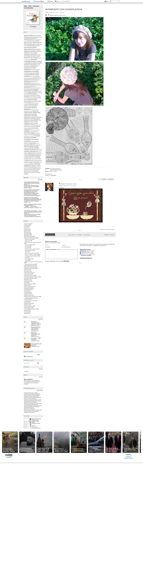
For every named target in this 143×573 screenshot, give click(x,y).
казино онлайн (37, 87)
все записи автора (61, 15)
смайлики (58, 249)
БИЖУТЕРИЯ (27, 223)
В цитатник (112, 229)
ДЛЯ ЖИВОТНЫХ (28, 272)
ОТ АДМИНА (27, 292)
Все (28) (40, 319)
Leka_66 (26, 395)
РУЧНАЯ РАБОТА (28, 306)
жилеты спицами (28, 78)
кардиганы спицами (31, 91)
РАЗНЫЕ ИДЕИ (27, 303)
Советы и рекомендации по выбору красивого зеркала (32, 205)
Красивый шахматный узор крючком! (35, 334)
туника (32, 160)
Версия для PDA (128, 455)
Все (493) (40, 179)
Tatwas (34, 396)
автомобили (31, 37)
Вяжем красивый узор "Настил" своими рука (35, 328)
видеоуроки (31, 45)
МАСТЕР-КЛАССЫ (28, 283)
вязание (27, 51)
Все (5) (40, 376)
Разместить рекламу (128, 458)
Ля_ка (25, 382)
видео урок (32, 44)
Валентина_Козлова (29, 403)
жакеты (32, 74)
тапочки (26, 158)
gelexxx (30, 397)
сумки (34, 152)
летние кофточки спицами (29, 97)
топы (29, 158)
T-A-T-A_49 (63, 183)
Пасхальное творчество (30, 300)
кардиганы (36, 89)
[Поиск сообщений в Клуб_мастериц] (38, 354)
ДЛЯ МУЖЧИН (27, 274)
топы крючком (34, 158)
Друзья (30, 6)
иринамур (26, 412)
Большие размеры (29, 244)
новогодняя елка (28, 120)
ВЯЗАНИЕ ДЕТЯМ (28, 236)
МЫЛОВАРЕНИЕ (28, 288)
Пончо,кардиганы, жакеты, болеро (33, 242)
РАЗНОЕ (26, 302)
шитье (26, 174)
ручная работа (29, 145)
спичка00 (26, 383)
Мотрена (32, 407)
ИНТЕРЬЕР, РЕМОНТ (29, 278)
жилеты (38, 76)
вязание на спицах (31, 57)
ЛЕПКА (25, 282)
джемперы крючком (36, 69)
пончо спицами (31, 135)
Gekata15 (26, 393)
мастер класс (32, 99)
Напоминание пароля (66, 246)
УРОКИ (25, 310)
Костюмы (27, 247)
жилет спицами (33, 76)
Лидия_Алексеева (28, 406)
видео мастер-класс (31, 41)
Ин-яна (34, 405)
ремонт (26, 143)
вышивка (27, 47)
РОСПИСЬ (26, 304)
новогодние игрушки (30, 115)
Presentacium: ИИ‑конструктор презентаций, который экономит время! (32, 183)
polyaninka (28, 400)
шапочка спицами (28, 172)
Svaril (31, 396)
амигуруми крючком (32, 38)
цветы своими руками (34, 169)
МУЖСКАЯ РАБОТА (28, 286)
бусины (29, 41)
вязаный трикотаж (30, 64)
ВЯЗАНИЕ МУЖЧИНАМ (29, 267)
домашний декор (28, 73)
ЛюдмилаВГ (27, 407)
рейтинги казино (34, 141)
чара (30, 412)
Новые (112, 234)
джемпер (35, 66)
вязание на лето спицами (34, 56)
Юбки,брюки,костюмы (30, 264)
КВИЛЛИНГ (26, 279)
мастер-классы (33, 104)
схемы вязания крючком (34, 155)
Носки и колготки (29, 250)
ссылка (74, 185)
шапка (25, 171)
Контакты (128, 456)
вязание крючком (30, 54)
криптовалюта (27, 95)
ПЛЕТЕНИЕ (26, 293)
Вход (43, 1)
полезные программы (33, 131)
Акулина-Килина (33, 402)
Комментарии (36, 6)
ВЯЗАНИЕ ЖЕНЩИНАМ (29, 237)
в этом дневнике (29, 356)
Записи (25, 6)
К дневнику (79, 234)
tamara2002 (34, 400)
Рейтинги (51, 1)
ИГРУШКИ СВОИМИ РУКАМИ (31, 276)
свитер (26, 146)
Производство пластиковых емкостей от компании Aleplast (31, 198)
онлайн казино (38, 124)
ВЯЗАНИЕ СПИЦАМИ (29, 268)
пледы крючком (36, 129)
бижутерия (26, 39)
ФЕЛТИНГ (26, 311)
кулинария (32, 95)
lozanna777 (26, 399)
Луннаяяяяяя (36, 406)
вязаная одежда (35, 49)
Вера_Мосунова (38, 403)
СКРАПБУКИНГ (27, 307)
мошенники (32, 109)
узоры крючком (34, 162)
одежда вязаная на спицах (31, 123)
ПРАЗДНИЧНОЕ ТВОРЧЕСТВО (31, 296)
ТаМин (28, 411)
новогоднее (35, 111)
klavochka (39, 397)
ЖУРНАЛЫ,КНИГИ (28, 275)
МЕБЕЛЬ (26, 285)
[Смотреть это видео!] (27, 323)
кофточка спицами (37, 92)
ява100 (33, 412)
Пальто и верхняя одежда (31, 253)
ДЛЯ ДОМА (26, 271)
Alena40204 (27, 392)
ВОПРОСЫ (26, 232)
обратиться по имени (72, 183)
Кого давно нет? (28, 380)
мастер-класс (28, 101)
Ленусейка (38, 405)
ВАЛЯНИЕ (26, 229)
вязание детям (35, 51)
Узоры (26, 260)
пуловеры (27, 139)
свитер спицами (33, 146)
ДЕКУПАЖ (26, 269)
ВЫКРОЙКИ (27, 233)
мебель (26, 105)
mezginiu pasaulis (36, 35)
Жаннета (36, 404)
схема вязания (31, 154)
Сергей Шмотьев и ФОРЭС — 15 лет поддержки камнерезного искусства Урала (33, 212)
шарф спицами (36, 172)
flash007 (26, 397)
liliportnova (34, 398)
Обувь (26, 251)
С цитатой (107, 229)
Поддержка (105, 1)
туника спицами (37, 160)
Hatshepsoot (37, 393)
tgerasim (39, 400)
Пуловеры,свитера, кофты (31, 256)
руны (38, 143)
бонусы (34, 39)
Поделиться (110, 179)
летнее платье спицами (35, 96)
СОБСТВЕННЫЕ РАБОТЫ (30, 309)
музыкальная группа (28, 111)
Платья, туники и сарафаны (31, 254)
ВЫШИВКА (26, 235)
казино (32, 87)
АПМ (28, 402)
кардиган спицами (28, 89)
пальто (25, 126)
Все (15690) (39, 390)
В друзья (34, 26)
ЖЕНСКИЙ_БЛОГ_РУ (35, 381)
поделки (26, 131)
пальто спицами (31, 126)
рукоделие (32, 143)
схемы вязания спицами (32, 157)
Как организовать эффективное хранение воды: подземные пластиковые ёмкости (32, 191)
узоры (26, 162)
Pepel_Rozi (26, 381)
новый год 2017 (29, 121)
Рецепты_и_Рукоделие (32, 382)
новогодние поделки (30, 117)
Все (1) (40, 368)
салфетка (37, 145)
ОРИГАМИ (26, 291)
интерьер (27, 87)
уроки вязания (31, 166)
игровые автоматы (30, 84)
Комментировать (50, 234)
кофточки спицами (32, 93)
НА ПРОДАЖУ (27, 289)
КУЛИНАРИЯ (27, 281)
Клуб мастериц (24, 8)
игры (35, 86)
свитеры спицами (33, 148)
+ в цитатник (61, 12)
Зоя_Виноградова (28, 405)
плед (31, 129)
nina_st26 (39, 399)
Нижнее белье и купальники (31, 249)
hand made (28, 35)
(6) (39, 340)
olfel (25, 400)
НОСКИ (26, 37)
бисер (31, 39)
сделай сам (38, 149)
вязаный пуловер (36, 63)
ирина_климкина (35, 411)
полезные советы (29, 133)
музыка (36, 109)
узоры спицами (34, 164)
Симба (25, 411)
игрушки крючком (28, 86)
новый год (37, 120)
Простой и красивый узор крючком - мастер (36, 323)
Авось (58, 1)
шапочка (36, 171)
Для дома (27, 246)
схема (25, 154)
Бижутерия (27, 240)
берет (55, 171)
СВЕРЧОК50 (39, 410)
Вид (107, 1)
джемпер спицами (30, 68)
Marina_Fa (30, 395)
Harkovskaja (31, 393)
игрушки (38, 84)
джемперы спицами (31, 71)
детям (30, 66)
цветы (35, 168)
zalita (25, 402)
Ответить (102, 229)
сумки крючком (39, 152)
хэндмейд (26, 371)
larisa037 (29, 398)
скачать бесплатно (31, 151)
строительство (30, 152)
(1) (39, 325)
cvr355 (37, 396)
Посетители (35, 426)
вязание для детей (30, 53)
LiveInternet (26, 1)
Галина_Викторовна (29, 404)
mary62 (34, 399)
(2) (39, 346)
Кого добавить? (36, 380)
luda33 (31, 399)
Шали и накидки (28, 239)
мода (30, 105)
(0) (28, 184)
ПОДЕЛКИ (26, 225)
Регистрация (37, 1)
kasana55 (34, 397)
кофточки (26, 93)
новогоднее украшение (30, 114)
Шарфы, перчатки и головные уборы (33, 261)
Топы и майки (28, 258)
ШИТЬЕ (26, 313)
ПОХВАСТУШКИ (28, 295)
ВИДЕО (25, 230)
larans (25, 398)
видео (33, 41)
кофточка (30, 92)
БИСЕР (25, 228)
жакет (34, 73)
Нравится (104, 179)
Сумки (26, 257)
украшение (27, 165)
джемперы (27, 69)
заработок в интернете (35, 83)
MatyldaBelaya (36, 395)
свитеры (26, 148)
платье (37, 126)
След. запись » (86, 234)
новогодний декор (35, 118)
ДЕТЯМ (25, 226)
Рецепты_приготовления (30, 410)
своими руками (29, 149)
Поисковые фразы (36, 428)
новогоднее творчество (32, 112)
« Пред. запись (71, 234)
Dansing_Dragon (34, 392)
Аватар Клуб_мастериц (32, 18)
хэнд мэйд (30, 168)
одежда (31, 123)
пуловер (37, 136)
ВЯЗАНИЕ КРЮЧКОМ (29, 265)
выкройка (37, 45)
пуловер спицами (30, 137)
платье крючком (28, 128)
